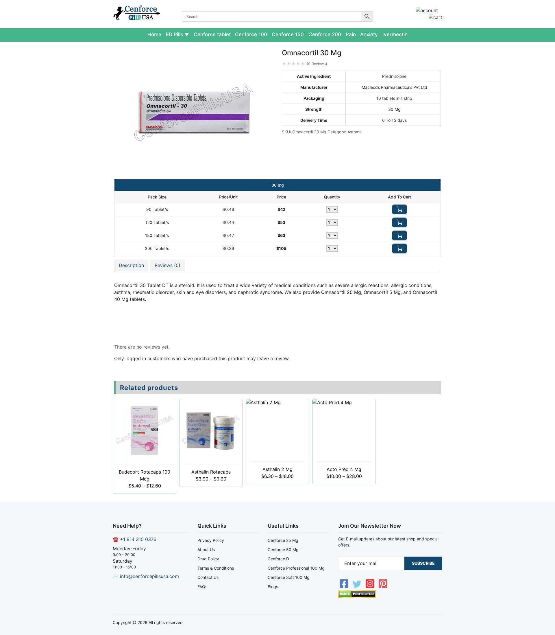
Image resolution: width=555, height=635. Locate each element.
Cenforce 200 (324, 34)
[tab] (131, 265)
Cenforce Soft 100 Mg (289, 577)
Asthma (354, 131)
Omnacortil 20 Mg (341, 292)
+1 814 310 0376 (138, 539)
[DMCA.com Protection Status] (357, 596)
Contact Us (208, 577)
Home (154, 34)
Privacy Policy (210, 540)
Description (131, 265)
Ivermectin (395, 34)
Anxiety (369, 34)
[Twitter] (358, 587)
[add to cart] (399, 209)
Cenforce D (278, 558)
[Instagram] (371, 587)
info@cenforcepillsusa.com (149, 576)
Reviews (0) (167, 265)
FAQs (202, 586)
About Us (206, 549)
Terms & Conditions (215, 568)
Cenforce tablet (212, 34)
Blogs (273, 586)
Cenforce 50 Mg (283, 549)
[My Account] (427, 10)
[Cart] (435, 17)
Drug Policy (208, 558)
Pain (351, 34)
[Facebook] (345, 587)
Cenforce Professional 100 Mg (296, 568)
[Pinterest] (383, 587)
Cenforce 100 (251, 34)
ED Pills (174, 34)
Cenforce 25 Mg (283, 540)
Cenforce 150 (288, 34)
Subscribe (423, 563)
